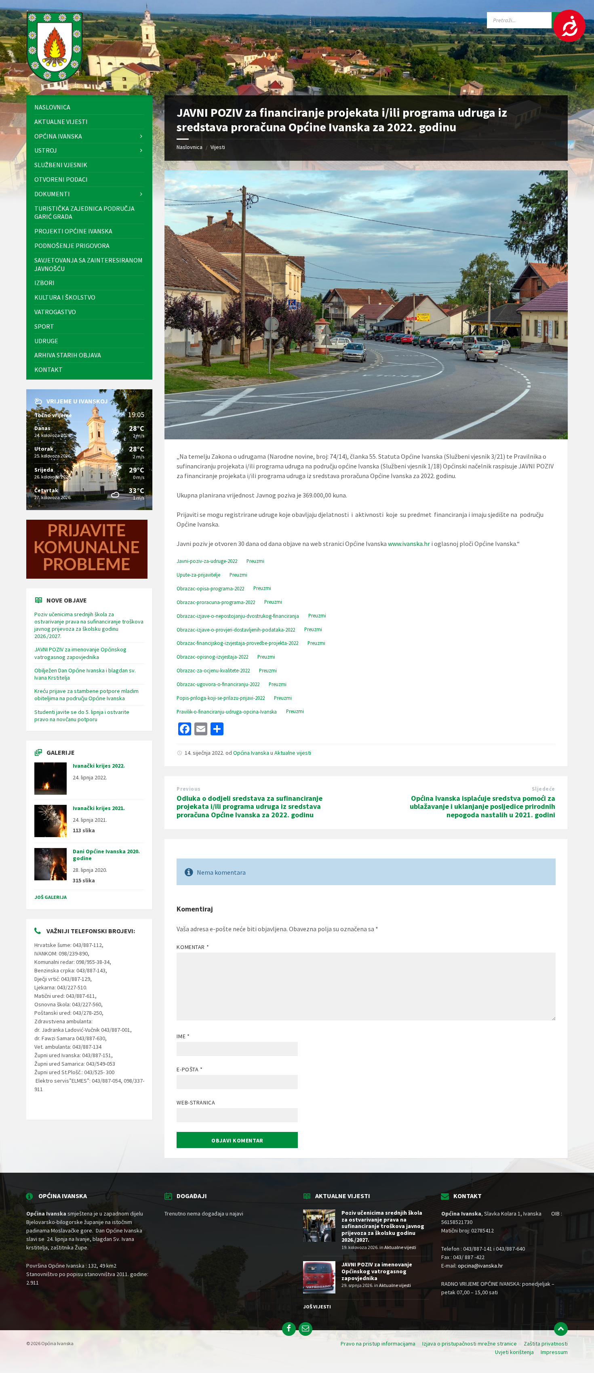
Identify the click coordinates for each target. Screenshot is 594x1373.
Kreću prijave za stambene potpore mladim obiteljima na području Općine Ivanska (86, 694)
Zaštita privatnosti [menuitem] (546, 1343)
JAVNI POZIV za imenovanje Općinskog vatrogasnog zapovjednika (80, 653)
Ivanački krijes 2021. (99, 808)
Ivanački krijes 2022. (99, 765)
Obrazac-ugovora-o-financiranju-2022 (218, 684)
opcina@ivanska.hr (480, 1265)
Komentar (193, 947)
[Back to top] (561, 1329)
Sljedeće (543, 788)
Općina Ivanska (251, 752)
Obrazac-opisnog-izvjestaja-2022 (212, 656)
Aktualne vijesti (292, 752)
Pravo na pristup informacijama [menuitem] (378, 1343)
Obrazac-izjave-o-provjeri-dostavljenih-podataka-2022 (236, 629)
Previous (188, 788)
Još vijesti (317, 1307)
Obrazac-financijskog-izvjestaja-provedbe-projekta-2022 (237, 643)
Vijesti (218, 147)
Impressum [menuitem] (554, 1352)
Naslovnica (189, 147)
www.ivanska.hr (409, 544)
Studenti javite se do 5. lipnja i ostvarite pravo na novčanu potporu (81, 715)
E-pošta (189, 1069)
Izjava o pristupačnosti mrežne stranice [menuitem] (469, 1343)
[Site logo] (54, 80)
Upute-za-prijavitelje (198, 574)
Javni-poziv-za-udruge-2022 (207, 561)
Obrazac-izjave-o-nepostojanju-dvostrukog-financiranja (238, 616)
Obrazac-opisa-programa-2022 (210, 588)
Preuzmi (255, 561)
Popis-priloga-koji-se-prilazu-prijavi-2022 (221, 698)
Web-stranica (196, 1102)
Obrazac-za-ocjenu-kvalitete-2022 (213, 670)
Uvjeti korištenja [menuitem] (514, 1352)
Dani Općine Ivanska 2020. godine (106, 855)
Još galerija (50, 897)
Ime (183, 1036)
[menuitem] (89, 107)
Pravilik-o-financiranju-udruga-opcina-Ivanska (227, 711)
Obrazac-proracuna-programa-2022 (216, 602)
